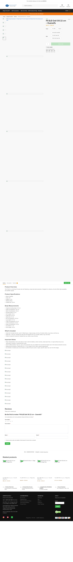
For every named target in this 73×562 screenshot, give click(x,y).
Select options (10, 483)
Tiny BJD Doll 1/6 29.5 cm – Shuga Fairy (62, 477)
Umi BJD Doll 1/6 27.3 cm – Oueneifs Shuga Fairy (10, 478)
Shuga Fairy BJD (9, 16)
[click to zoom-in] (24, 36)
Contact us (40, 502)
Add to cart (60, 44)
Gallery (4, 283)
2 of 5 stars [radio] (7, 421)
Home (4, 16)
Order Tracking (41, 504)
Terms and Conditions (24, 502)
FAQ (38, 499)
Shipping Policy (23, 499)
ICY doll (33, 517)
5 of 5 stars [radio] (12, 421)
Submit (57, 506)
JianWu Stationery (40, 517)
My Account (62, 6)
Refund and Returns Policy (25, 500)
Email (37, 435)
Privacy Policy (23, 504)
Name (6, 435)
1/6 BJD (15, 16)
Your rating (7, 419)
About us (39, 500)
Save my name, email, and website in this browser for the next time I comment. (21, 440)
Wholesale (40, 497)
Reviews (15, 283)
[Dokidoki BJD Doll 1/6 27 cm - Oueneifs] (68, 19)
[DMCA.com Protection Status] (62, 511)
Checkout (68, 6)
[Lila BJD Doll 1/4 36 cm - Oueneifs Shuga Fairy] (69, 19)
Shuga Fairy (46, 451)
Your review (8, 423)
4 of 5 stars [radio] (10, 421)
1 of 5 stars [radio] (5, 421)
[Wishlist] (16, 462)
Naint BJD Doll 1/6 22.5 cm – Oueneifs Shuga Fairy (44, 478)
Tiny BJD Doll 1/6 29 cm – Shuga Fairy (27, 477)
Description (9, 283)
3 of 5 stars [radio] (9, 421)
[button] (68, 11)
